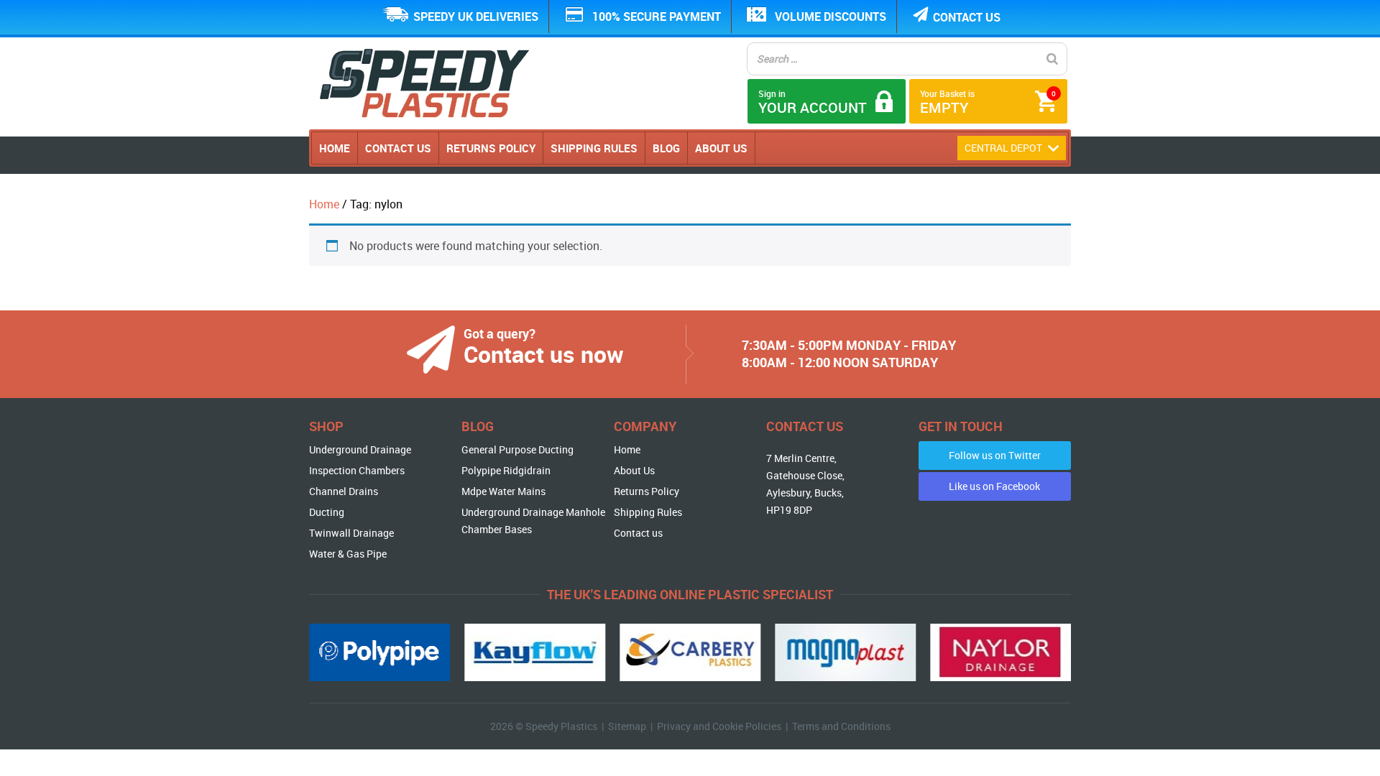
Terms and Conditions (841, 726)
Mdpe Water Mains (503, 491)
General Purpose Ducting (517, 449)
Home (334, 148)
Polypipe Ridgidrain (506, 470)
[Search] (1052, 59)
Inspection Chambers (357, 470)
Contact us (966, 17)
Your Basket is (988, 102)
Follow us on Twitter (995, 455)
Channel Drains (343, 491)
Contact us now (544, 353)
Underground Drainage (360, 449)
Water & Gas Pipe (348, 553)
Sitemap (627, 726)
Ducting (326, 512)
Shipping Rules (594, 148)
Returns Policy (490, 148)
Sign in (812, 102)
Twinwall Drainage (351, 533)
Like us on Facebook (994, 486)
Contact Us (398, 148)
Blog (666, 148)
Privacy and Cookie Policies (719, 726)
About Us (721, 148)
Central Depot (1004, 147)
